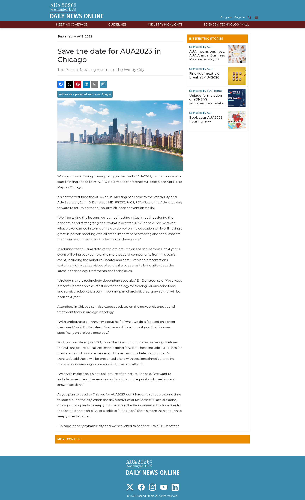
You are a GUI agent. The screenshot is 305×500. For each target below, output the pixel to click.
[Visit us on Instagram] (152, 487)
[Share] (60, 84)
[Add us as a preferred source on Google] (103, 84)
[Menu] (256, 17)
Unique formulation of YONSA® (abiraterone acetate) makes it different (207, 99)
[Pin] (77, 84)
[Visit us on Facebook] (141, 487)
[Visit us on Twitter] (129, 487)
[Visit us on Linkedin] (175, 487)
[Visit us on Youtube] (163, 487)
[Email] (94, 84)
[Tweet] (69, 84)
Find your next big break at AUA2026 (204, 75)
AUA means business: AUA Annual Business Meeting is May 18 (207, 55)
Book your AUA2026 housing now (205, 119)
